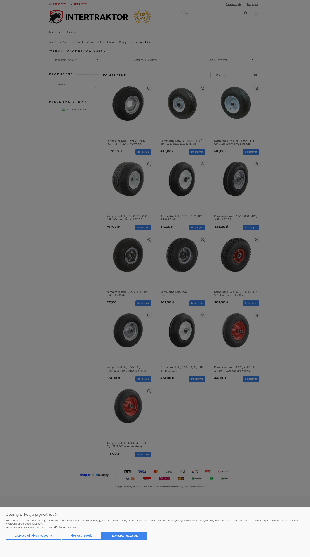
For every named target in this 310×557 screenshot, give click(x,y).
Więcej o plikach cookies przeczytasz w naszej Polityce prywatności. (42, 527)
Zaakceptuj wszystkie (125, 535)
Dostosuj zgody (81, 535)
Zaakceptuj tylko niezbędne (33, 535)
